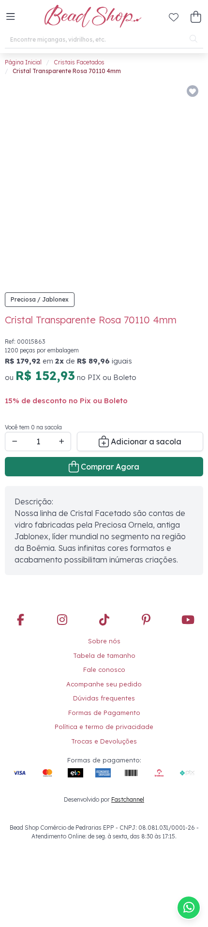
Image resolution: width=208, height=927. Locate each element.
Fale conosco (104, 669)
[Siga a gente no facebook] (20, 620)
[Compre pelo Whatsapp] (189, 908)
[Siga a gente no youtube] (187, 620)
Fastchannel (127, 799)
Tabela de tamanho (104, 655)
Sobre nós (104, 641)
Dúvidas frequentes (104, 698)
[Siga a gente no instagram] (62, 620)
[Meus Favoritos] (173, 17)
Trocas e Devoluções (104, 741)
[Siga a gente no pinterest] (146, 620)
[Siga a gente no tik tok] (104, 620)
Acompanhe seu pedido (104, 684)
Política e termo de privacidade (104, 726)
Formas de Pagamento (104, 712)
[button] (10, 17)
